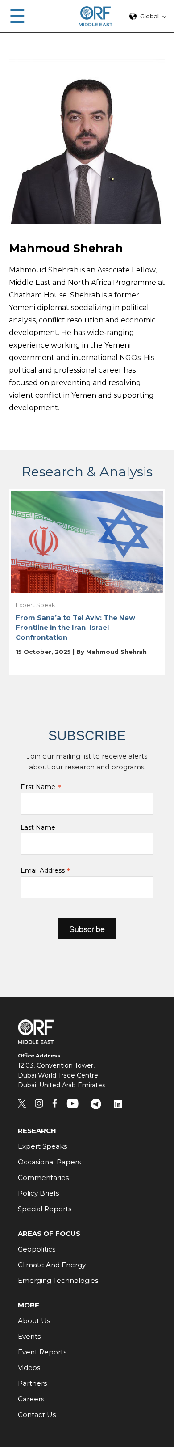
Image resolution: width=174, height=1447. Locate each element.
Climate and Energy (52, 1264)
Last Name (38, 827)
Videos (29, 1367)
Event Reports (42, 1352)
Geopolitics (36, 1249)
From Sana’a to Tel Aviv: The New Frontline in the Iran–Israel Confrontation (75, 627)
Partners (32, 1383)
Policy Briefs (38, 1193)
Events (29, 1336)
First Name (41, 786)
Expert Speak (35, 604)
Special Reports (44, 1209)
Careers (31, 1399)
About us (34, 1320)
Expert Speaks (42, 1146)
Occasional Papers (49, 1162)
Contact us (37, 1414)
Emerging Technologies (58, 1280)
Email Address (45, 870)
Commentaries (43, 1177)
